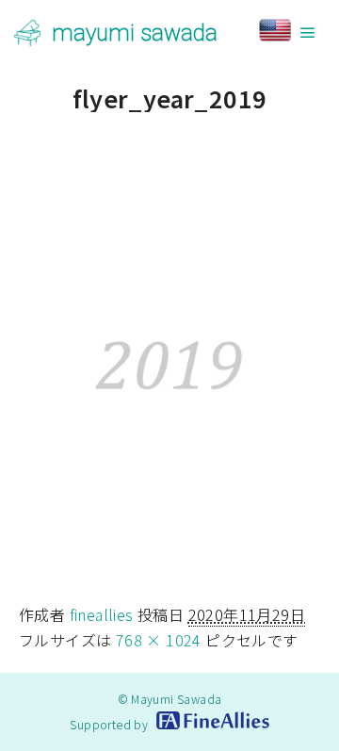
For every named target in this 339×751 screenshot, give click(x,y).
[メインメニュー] (308, 33)
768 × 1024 (159, 640)
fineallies (102, 614)
